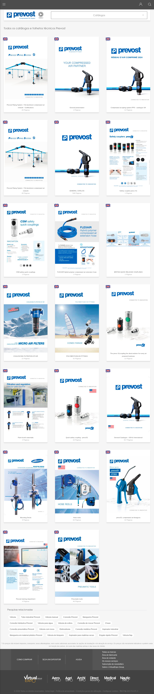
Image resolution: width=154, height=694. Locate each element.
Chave (108, 623)
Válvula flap (127, 635)
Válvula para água (45, 623)
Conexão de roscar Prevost (89, 623)
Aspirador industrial (110, 629)
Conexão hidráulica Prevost (21, 623)
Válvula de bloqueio (55, 635)
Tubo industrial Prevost (30, 617)
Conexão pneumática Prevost (22, 629)
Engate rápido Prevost (108, 635)
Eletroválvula (65, 629)
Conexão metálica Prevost (86, 629)
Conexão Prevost (70, 617)
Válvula (13, 617)
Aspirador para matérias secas (81, 635)
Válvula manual (51, 617)
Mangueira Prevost (90, 617)
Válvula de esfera (65, 623)
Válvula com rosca (46, 629)
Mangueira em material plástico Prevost (26, 635)
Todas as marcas (109, 652)
